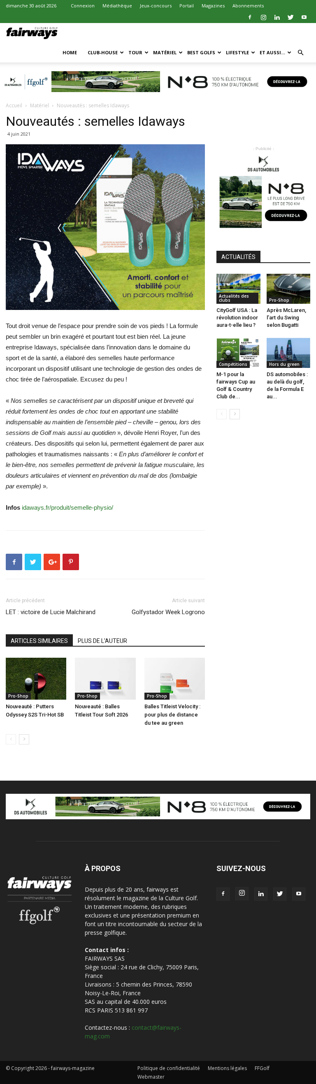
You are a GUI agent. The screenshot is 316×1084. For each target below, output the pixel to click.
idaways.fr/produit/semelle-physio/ (67, 507)
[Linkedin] (277, 17)
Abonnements (248, 5)
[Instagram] (263, 17)
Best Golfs (201, 52)
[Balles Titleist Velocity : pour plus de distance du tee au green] (174, 678)
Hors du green (284, 364)
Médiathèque (117, 5)
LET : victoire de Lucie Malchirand (50, 612)
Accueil (14, 105)
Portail (186, 5)
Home (70, 52)
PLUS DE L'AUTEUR (102, 641)
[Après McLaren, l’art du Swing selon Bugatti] (289, 289)
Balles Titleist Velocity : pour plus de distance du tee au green (172, 714)
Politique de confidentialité (168, 1068)
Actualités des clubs (234, 298)
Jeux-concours (156, 5)
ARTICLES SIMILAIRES (39, 641)
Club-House (103, 52)
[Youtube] (304, 17)
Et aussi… (272, 52)
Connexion (83, 5)
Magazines (213, 5)
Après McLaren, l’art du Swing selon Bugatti (286, 317)
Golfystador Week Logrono (168, 612)
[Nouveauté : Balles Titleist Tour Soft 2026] (105, 678)
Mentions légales (227, 1068)
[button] (300, 53)
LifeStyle (237, 52)
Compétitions (233, 364)
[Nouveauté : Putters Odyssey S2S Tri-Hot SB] (36, 678)
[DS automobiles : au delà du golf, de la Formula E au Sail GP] (289, 353)
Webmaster (151, 1076)
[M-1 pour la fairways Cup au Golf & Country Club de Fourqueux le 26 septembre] (238, 353)
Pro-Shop (18, 696)
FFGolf (262, 1068)
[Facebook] (250, 17)
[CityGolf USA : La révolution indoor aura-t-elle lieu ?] (238, 289)
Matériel (165, 52)
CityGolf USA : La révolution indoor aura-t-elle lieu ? (237, 317)
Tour (135, 52)
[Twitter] (290, 17)
